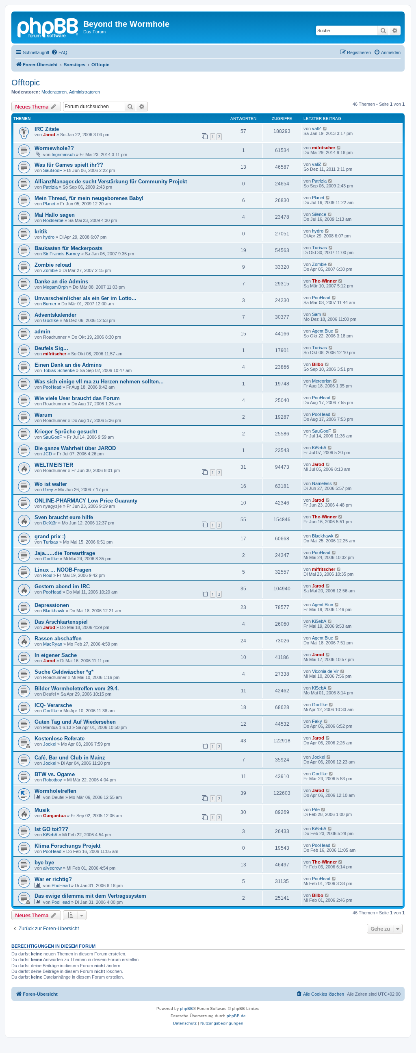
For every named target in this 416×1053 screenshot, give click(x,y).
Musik (42, 810)
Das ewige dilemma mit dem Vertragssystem (90, 896)
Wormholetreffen (55, 791)
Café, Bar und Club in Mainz (70, 758)
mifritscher (323, 147)
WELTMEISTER (54, 465)
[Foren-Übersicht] (48, 26)
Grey (48, 489)
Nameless (322, 483)
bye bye (44, 862)
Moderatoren (54, 91)
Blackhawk (323, 535)
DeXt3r (50, 522)
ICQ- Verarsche (53, 705)
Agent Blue (322, 331)
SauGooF (52, 170)
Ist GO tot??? (51, 829)
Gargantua (54, 815)
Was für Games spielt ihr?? (69, 165)
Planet (49, 203)
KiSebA (319, 447)
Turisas (319, 247)
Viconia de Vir (325, 671)
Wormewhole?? (54, 148)
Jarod (49, 134)
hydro (48, 237)
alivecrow (52, 868)
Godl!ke (50, 320)
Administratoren (84, 91)
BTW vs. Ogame (55, 774)
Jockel (49, 744)
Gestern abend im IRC (62, 586)
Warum (43, 415)
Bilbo (317, 364)
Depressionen (52, 605)
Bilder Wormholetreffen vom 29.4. (77, 688)
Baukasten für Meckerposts (68, 248)
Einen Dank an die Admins (68, 365)
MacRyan (52, 644)
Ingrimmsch (63, 154)
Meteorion (322, 381)
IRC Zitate (47, 129)
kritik (41, 231)
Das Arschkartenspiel (61, 622)
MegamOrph (55, 287)
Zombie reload (53, 265)
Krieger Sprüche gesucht (66, 432)
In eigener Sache (56, 655)
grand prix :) (50, 536)
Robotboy (52, 779)
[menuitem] (59, 52)
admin (42, 332)
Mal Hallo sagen (55, 215)
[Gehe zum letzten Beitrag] (325, 128)
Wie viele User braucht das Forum (77, 398)
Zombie (50, 270)
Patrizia (50, 187)
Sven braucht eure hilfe (64, 517)
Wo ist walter (51, 484)
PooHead (321, 297)
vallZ (316, 128)
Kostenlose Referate (59, 738)
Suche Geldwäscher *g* (64, 672)
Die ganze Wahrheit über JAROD (75, 448)
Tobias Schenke (59, 370)
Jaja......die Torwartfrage (65, 553)
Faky (317, 721)
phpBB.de (236, 1016)
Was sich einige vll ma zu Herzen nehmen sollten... (99, 382)
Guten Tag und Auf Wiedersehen (75, 722)
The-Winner (324, 280)
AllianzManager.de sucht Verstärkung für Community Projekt (111, 181)
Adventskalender (55, 315)
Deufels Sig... (51, 348)
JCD (47, 453)
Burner (49, 303)
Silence (319, 214)
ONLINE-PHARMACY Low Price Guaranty (86, 501)
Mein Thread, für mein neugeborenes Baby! (89, 198)
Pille (316, 809)
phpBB (186, 1008)
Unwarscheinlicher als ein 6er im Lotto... (85, 298)
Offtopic (25, 82)
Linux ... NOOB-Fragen (63, 570)
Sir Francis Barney (61, 253)
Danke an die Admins (61, 281)
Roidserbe (53, 220)
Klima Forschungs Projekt (67, 846)
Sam (316, 314)
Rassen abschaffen (58, 638)
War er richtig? (53, 879)
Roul (47, 575)
